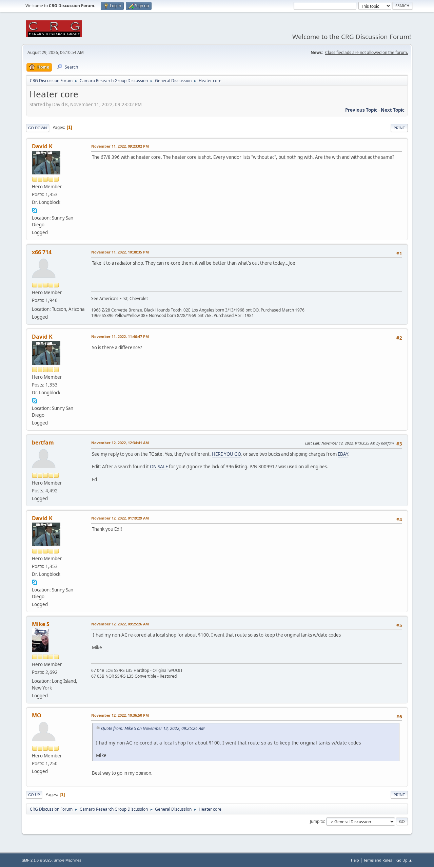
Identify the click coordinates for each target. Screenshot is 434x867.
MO (36, 715)
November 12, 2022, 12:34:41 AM (120, 442)
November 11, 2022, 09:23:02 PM (120, 146)
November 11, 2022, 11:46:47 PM (120, 336)
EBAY (343, 454)
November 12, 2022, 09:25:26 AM (120, 623)
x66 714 (42, 252)
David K (42, 146)
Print (399, 127)
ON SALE (159, 467)
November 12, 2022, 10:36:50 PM (120, 715)
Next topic (393, 110)
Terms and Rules (377, 860)
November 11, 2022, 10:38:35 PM (120, 252)
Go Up (34, 794)
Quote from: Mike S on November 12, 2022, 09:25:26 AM (152, 728)
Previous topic (361, 110)
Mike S (41, 624)
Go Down (37, 127)
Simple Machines (67, 860)
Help (355, 860)
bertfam (43, 442)
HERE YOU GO (226, 454)
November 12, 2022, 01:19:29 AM (120, 518)
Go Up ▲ (404, 860)
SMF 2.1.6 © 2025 (37, 860)
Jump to (317, 821)
